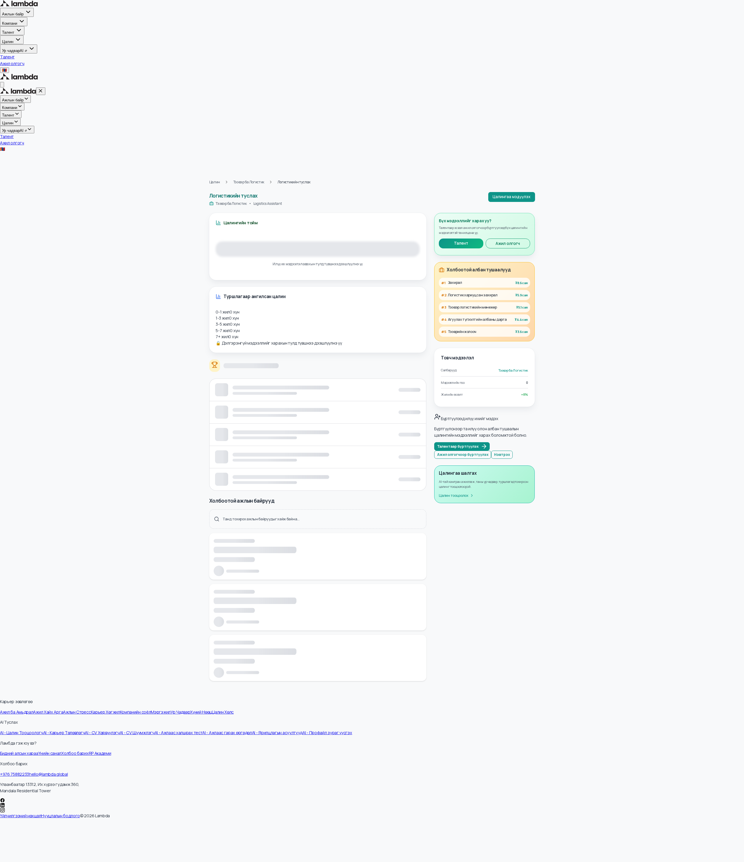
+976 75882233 (14, 774)
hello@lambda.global (48, 774)
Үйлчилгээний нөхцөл (20, 815)
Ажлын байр (13, 14)
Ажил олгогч (508, 243)
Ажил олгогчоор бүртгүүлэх (463, 454)
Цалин (7, 41)
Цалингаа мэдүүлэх (511, 196)
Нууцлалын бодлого (60, 815)
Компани (9, 23)
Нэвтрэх (502, 454)
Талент (8, 32)
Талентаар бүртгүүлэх (458, 446)
